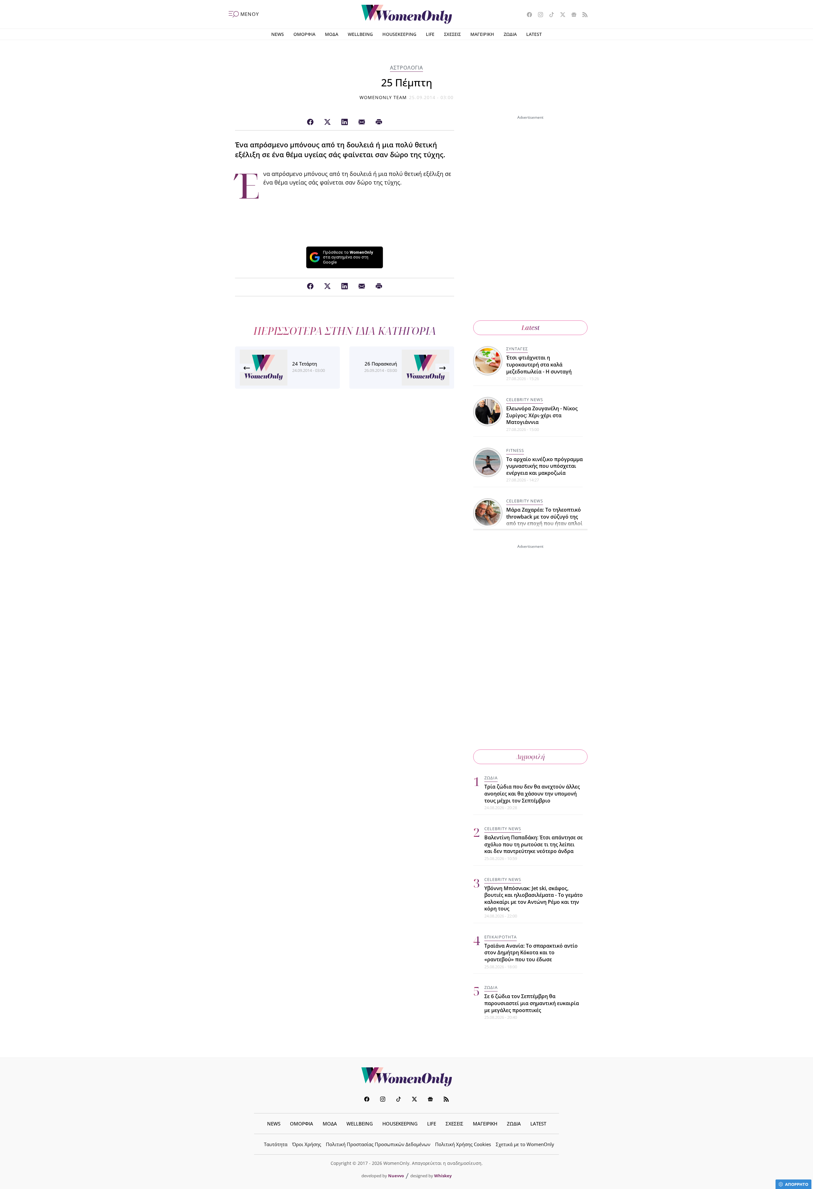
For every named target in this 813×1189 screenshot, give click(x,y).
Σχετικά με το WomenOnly (525, 1144)
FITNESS (515, 450)
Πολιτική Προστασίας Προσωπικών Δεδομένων (378, 1144)
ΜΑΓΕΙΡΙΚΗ (482, 34)
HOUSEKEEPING (399, 34)
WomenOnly (406, 1076)
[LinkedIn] (345, 122)
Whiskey (443, 1176)
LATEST (534, 34)
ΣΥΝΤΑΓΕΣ (517, 349)
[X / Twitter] (327, 122)
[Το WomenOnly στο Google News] (571, 15)
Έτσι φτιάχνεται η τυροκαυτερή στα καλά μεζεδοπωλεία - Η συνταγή (539, 364)
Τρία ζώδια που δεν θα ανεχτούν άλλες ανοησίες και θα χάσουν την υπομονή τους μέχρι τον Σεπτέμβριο (532, 793)
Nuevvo (396, 1176)
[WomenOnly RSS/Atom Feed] (583, 15)
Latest (530, 327)
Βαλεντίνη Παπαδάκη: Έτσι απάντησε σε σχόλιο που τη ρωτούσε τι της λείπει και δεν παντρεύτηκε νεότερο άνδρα (533, 844)
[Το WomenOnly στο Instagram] (538, 15)
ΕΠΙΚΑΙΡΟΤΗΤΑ (500, 937)
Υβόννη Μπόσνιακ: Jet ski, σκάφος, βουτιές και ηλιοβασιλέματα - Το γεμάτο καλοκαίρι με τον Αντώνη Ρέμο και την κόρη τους (533, 898)
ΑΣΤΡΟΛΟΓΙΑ (406, 67)
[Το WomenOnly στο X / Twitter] (560, 15)
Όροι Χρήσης (306, 1144)
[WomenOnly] (406, 14)
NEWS (277, 34)
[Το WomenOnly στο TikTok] (549, 15)
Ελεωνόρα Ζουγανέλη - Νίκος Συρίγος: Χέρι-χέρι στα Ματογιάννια (542, 415)
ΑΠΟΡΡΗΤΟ (796, 1184)
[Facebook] (310, 122)
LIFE (430, 34)
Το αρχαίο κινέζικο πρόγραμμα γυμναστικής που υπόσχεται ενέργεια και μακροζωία (544, 466)
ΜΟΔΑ (331, 34)
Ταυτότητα (275, 1144)
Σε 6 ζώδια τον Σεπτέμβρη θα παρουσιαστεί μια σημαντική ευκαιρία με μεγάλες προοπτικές (531, 1003)
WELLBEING (360, 34)
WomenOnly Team (383, 97)
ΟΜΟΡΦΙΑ (304, 34)
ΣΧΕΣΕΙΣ (452, 34)
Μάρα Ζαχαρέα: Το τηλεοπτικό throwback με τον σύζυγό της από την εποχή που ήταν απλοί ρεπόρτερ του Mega (544, 520)
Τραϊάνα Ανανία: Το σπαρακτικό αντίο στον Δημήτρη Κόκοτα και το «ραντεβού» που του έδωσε (531, 952)
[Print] (379, 122)
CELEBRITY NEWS (524, 399)
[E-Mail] (362, 122)
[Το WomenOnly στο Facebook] (527, 15)
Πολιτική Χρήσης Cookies (463, 1144)
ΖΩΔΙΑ (510, 34)
